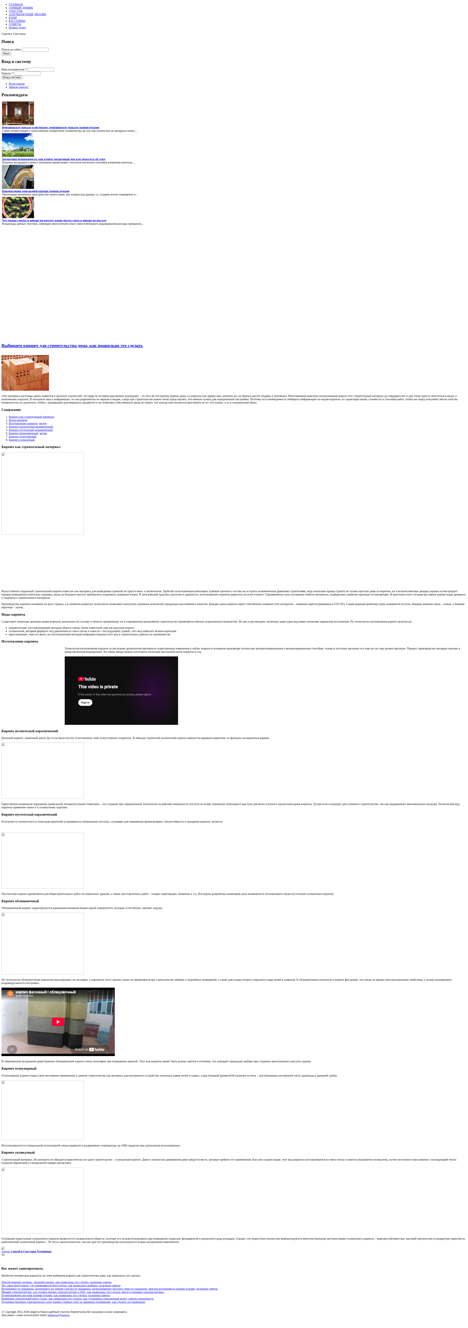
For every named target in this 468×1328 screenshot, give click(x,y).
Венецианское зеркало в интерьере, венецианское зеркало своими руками (50, 127)
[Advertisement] (12, 284)
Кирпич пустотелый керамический (31, 430)
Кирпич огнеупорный (22, 436)
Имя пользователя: (14, 69)
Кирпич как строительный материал (31, 416)
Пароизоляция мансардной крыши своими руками (35, 191)
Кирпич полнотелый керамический (31, 426)
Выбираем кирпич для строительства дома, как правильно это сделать (72, 345)
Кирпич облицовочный (23, 433)
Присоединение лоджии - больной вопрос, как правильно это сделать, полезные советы (56, 1282)
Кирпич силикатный (22, 439)
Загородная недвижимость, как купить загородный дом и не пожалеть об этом (53, 159)
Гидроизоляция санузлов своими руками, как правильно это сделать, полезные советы (55, 1295)
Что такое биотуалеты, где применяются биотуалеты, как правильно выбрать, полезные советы (60, 1285)
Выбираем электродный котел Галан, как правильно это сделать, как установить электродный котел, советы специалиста (77, 1298)
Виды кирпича (18, 420)
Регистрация (16, 83)
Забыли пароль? (19, 87)
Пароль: (7, 73)
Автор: (26, 1251)
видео (42, 423)
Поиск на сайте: (11, 49)
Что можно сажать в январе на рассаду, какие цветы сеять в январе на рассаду (54, 220)
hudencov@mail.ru (59, 1315)
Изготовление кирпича (23, 423)
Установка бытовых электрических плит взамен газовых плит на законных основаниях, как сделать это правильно (73, 1301)
